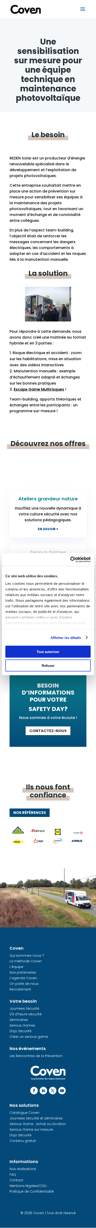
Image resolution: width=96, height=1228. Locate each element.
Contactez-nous (48, 730)
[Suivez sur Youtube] (62, 1090)
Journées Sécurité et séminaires (36, 1118)
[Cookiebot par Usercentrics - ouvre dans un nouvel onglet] (70, 559)
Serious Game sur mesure (31, 1129)
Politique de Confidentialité (32, 1191)
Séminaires (19, 1019)
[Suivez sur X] (52, 1090)
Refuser (48, 665)
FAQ (13, 1174)
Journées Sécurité (24, 1008)
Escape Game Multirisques (39, 389)
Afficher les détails (66, 637)
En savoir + (48, 529)
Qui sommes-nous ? (27, 955)
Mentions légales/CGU (28, 1185)
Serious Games (22, 1025)
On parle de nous (24, 983)
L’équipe (16, 966)
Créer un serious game (29, 1036)
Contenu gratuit (23, 1140)
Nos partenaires (23, 972)
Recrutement (20, 989)
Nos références (29, 812)
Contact (16, 1180)
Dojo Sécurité (20, 1031)
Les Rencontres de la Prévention (36, 1056)
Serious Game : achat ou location (38, 1124)
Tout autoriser (48, 652)
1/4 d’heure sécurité (26, 1014)
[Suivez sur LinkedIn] (43, 1090)
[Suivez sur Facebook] (34, 1090)
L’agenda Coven (23, 978)
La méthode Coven (26, 961)
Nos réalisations (23, 1169)
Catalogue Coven (24, 1112)
